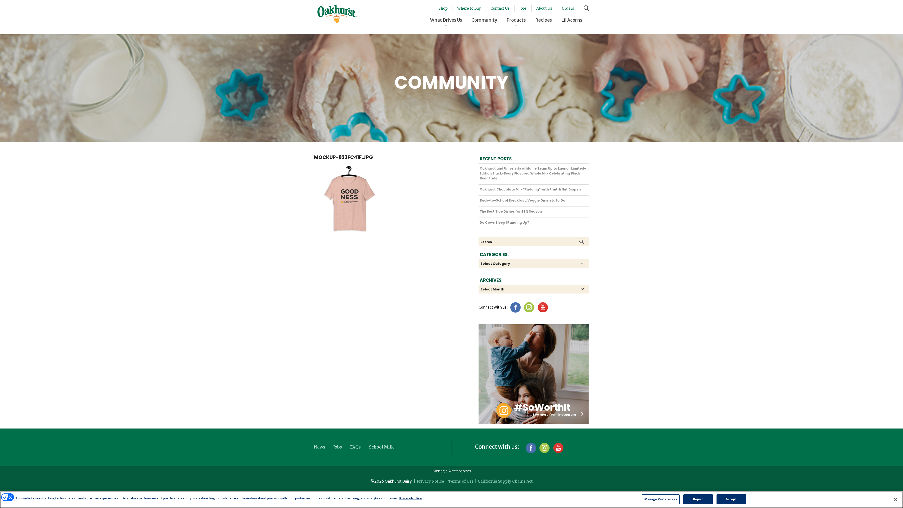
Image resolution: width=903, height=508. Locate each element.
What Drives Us (446, 20)
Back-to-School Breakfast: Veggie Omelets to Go (522, 200)
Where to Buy (469, 8)
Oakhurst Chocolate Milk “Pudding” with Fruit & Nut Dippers (531, 189)
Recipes (543, 20)
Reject (698, 499)
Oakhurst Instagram (504, 410)
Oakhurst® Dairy (336, 14)
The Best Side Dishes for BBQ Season (511, 211)
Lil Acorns (571, 20)
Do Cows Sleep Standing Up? (504, 222)
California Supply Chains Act (505, 481)
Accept (731, 499)
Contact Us (500, 8)
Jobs (523, 8)
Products (516, 20)
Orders (568, 8)
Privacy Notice (430, 481)
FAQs (355, 447)
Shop (443, 8)
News (319, 447)
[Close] (895, 499)
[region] (451, 499)
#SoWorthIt (542, 407)
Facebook (515, 307)
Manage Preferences (451, 471)
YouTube (542, 307)
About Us (544, 8)
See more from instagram (554, 415)
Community (484, 20)
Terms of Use (461, 481)
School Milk (381, 447)
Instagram (529, 307)
